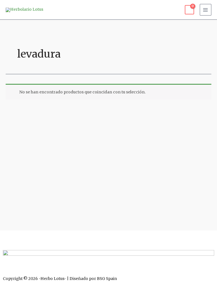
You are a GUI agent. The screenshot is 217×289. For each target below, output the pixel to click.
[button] (108, 238)
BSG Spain (107, 278)
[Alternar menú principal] (205, 10)
